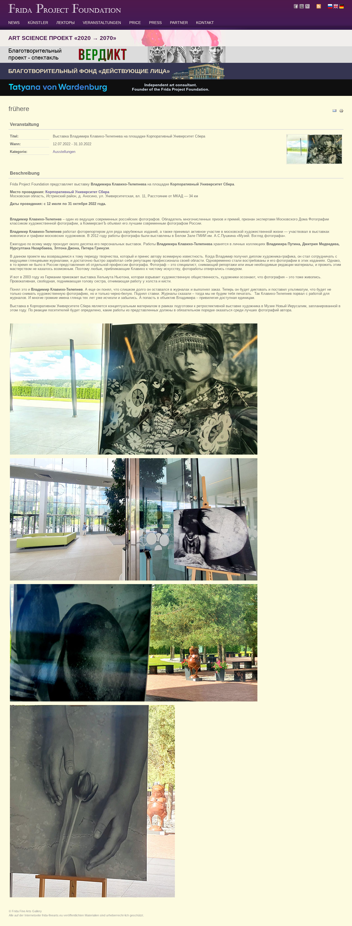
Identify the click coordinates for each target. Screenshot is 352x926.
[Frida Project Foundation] (64, 11)
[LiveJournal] (307, 6)
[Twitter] (301, 6)
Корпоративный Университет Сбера (77, 192)
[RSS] (319, 7)
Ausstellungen (64, 152)
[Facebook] (296, 6)
